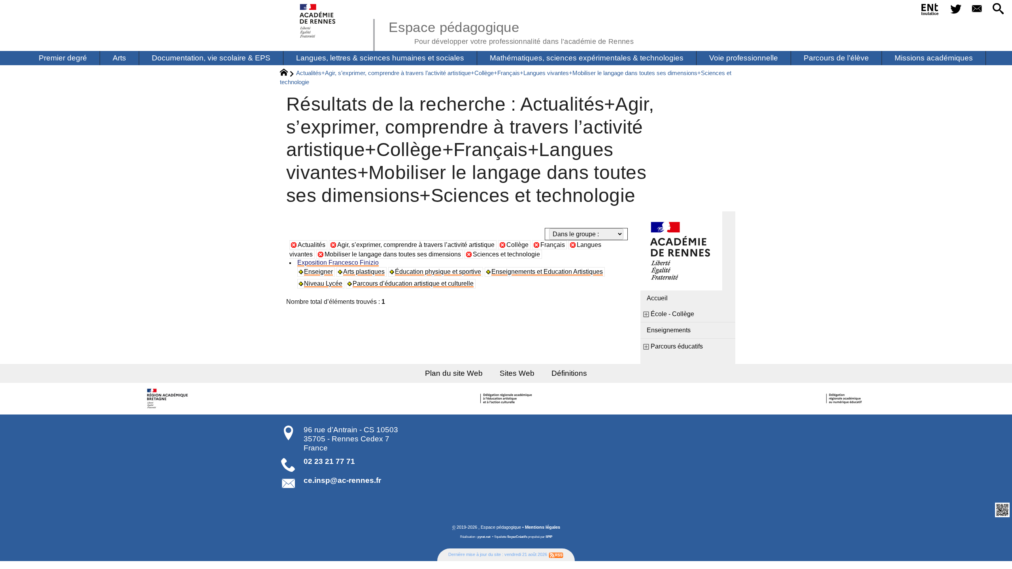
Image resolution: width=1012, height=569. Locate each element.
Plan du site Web (454, 373)
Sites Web (517, 373)
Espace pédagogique (511, 31)
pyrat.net (484, 537)
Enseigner (318, 271)
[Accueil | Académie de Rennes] (168, 399)
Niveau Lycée (323, 283)
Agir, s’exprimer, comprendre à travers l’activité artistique (416, 244)
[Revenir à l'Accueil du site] (287, 73)
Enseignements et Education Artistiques (547, 271)
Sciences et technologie (506, 254)
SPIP (549, 537)
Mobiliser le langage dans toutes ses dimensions (393, 254)
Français (552, 244)
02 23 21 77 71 (329, 461)
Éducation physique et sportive (438, 271)
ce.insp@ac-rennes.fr (342, 480)
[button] (998, 9)
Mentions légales (542, 527)
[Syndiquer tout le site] (556, 554)
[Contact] (977, 9)
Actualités (311, 244)
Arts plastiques (364, 271)
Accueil (657, 298)
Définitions (569, 373)
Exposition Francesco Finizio (338, 262)
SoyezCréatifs (517, 537)
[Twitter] (956, 9)
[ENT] (930, 10)
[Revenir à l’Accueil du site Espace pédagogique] (318, 20)
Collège (517, 244)
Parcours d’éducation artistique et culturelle (413, 283)
